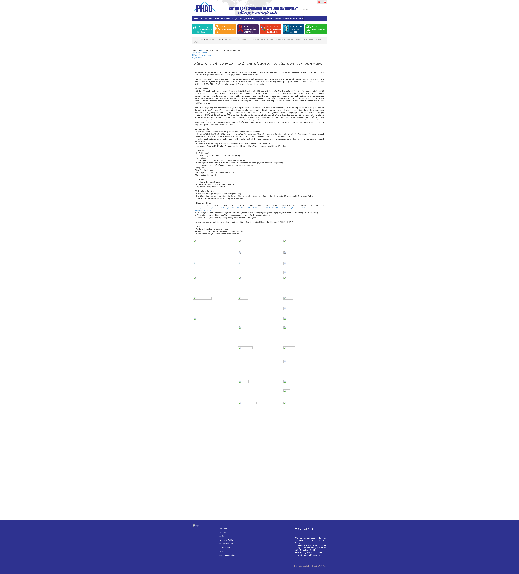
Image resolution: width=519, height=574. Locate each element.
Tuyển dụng (197, 58)
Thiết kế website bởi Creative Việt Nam (310, 566)
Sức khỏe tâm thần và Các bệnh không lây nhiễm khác (274, 29)
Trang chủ (197, 19)
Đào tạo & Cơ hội (231, 39)
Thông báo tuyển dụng (201, 55)
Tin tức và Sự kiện (266, 19)
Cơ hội (278, 19)
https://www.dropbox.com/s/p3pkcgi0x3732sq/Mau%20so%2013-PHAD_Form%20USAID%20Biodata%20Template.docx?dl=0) (251, 208)
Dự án (216, 19)
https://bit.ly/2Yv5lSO (203, 210)
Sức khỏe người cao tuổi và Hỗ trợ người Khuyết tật (202, 29)
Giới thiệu (208, 19)
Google (302, 560)
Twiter (306, 560)
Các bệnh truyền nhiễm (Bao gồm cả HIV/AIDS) (250, 29)
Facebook (297, 560)
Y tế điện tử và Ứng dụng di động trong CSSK (296, 29)
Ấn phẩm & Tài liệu (229, 19)
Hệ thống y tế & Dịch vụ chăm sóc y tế (224, 29)
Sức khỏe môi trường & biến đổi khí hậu (315, 29)
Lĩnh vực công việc (247, 19)
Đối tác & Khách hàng (293, 19)
